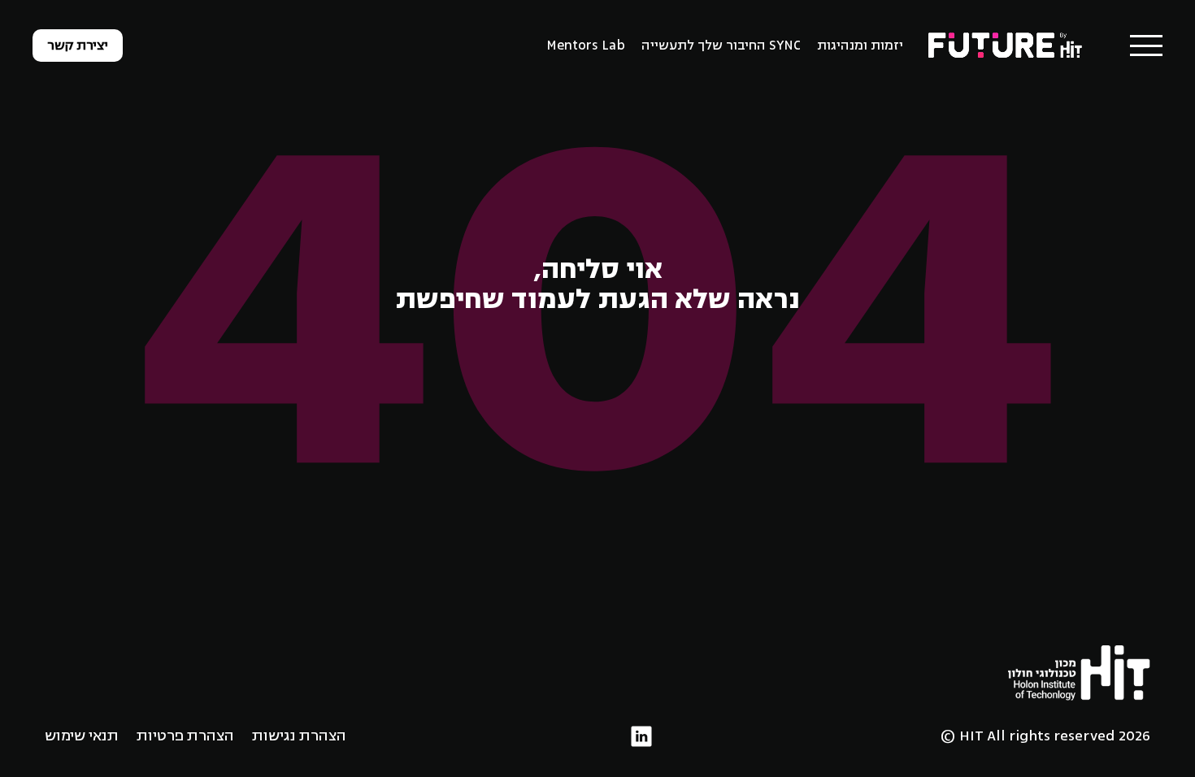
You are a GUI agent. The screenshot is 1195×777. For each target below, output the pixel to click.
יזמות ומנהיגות (860, 45)
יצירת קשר (77, 45)
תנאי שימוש (82, 735)
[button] (1146, 45)
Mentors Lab (585, 45)
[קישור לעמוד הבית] (1006, 44)
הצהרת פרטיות (185, 735)
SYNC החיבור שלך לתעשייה (721, 45)
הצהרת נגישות (299, 735)
